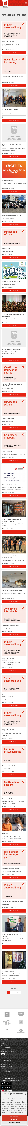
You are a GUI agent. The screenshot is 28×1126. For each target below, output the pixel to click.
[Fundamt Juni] (14, 238)
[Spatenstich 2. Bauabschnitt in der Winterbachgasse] (14, 545)
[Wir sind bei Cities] (14, 170)
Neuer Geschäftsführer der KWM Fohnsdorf (11, 935)
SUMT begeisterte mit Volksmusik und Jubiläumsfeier (13, 315)
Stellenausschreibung (8, 41)
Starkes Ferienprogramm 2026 (11, 282)
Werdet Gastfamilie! (8, 799)
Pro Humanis (5, 834)
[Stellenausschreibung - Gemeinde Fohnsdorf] (14, 133)
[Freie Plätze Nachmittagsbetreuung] (14, 65)
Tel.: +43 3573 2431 (5, 1048)
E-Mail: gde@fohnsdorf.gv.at (8, 1052)
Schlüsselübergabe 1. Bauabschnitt (12, 215)
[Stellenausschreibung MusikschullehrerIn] (14, 648)
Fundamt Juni (6, 248)
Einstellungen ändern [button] (14, 1123)
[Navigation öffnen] (26, 3)
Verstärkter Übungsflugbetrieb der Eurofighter (12, 385)
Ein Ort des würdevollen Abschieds (12, 591)
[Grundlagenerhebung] (14, 441)
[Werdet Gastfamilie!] (14, 788)
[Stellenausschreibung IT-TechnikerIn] (14, 891)
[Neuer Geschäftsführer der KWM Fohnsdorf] (14, 924)
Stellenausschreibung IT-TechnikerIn (12, 902)
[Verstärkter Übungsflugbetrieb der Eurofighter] (14, 373)
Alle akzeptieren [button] (14, 1116)
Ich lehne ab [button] (14, 1119)
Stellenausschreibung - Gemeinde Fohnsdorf (11, 145)
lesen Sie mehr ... (14, 52)
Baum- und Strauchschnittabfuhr (11, 766)
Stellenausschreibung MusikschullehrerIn (8, 659)
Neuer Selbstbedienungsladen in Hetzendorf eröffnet (11, 520)
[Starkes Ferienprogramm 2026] (14, 271)
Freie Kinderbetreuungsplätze (10, 869)
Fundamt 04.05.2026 (8, 419)
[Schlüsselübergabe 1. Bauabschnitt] (14, 204)
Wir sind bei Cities (7, 181)
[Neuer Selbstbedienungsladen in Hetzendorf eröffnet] (14, 509)
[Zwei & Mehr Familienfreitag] (14, 614)
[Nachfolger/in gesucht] (14, 960)
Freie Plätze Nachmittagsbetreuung (12, 76)
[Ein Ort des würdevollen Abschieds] (14, 580)
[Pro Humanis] (14, 823)
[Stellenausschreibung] (14, 31)
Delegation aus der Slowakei (10, 109)
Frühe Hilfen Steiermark (9, 485)
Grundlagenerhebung (8, 452)
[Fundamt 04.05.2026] (14, 408)
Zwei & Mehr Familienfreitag (10, 625)
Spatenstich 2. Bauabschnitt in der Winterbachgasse (12, 557)
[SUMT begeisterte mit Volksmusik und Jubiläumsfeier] (14, 304)
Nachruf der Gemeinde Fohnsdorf (11, 349)
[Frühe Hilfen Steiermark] (14, 474)
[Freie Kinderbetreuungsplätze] (14, 858)
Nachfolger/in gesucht (8, 971)
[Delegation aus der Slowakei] (14, 98)
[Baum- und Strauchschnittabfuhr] (14, 755)
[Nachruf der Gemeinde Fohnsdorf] (14, 338)
